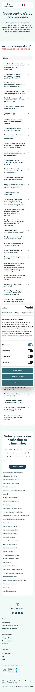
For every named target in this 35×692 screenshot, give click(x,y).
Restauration (6, 622)
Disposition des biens (10, 476)
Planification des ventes (11, 483)
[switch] (30, 350)
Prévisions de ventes (10, 487)
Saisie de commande (10, 576)
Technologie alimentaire (11, 541)
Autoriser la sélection (17, 376)
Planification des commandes (12, 569)
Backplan (6, 587)
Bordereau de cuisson (10, 584)
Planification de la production (12, 508)
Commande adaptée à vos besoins (14, 580)
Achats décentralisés (10, 566)
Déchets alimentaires (10, 526)
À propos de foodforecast (10, 638)
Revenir (5, 494)
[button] (23, 5)
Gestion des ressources (10, 497)
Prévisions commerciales (11, 480)
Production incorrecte (10, 548)
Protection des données (21, 686)
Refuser (17, 383)
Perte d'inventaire (9, 537)
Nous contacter (6, 641)
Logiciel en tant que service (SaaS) (14, 490)
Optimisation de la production (13, 512)
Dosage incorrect (8, 551)
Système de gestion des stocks (13, 472)
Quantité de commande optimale (14, 519)
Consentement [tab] (7, 313)
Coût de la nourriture (10, 544)
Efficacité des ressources (11, 501)
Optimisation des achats (11, 558)
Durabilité (6, 523)
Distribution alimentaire (9, 628)
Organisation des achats (11, 555)
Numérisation (7, 562)
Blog (3, 659)
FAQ (3, 656)
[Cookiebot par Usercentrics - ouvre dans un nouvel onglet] (25, 307)
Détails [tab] (17, 313)
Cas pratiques (6, 653)
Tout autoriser (17, 370)
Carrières (5, 643)
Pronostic (6, 505)
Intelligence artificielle (10, 533)
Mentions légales (7, 686)
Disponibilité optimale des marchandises (16, 515)
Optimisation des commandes (13, 573)
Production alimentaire (10, 530)
